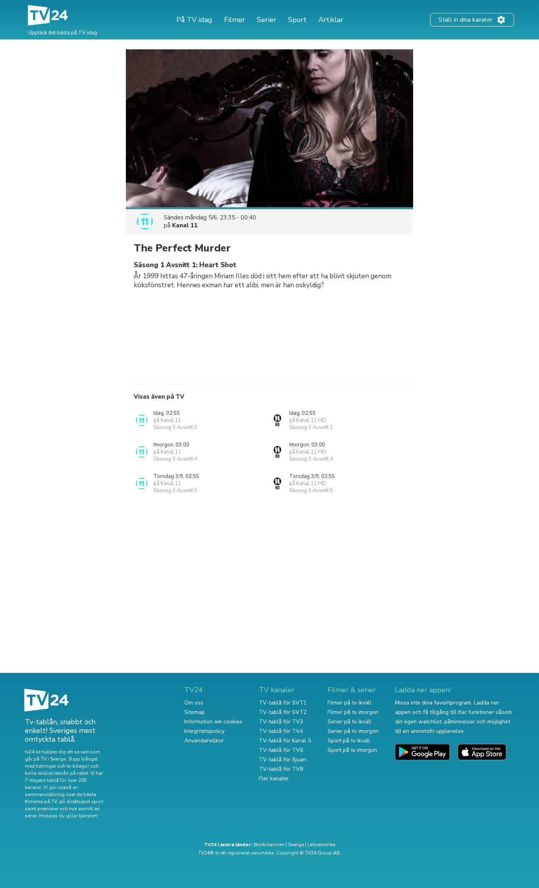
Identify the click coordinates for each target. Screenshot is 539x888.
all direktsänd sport (81, 801)
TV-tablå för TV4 (281, 731)
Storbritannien (268, 844)
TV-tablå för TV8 (281, 769)
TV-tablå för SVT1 (283, 702)
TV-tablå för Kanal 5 (285, 740)
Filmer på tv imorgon (353, 712)
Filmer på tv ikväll (349, 702)
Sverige (296, 844)
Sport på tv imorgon (352, 750)
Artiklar (330, 19)
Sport (297, 19)
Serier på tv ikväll (349, 721)
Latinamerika (321, 844)
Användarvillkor (204, 740)
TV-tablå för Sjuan (282, 759)
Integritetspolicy (204, 731)
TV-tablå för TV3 (281, 721)
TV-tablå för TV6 (281, 750)
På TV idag (194, 19)
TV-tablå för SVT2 (283, 712)
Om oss (193, 702)
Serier (266, 19)
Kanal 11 (185, 225)
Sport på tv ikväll (349, 740)
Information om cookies (213, 721)
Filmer (234, 19)
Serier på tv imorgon (353, 731)
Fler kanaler (274, 778)
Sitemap (194, 712)
